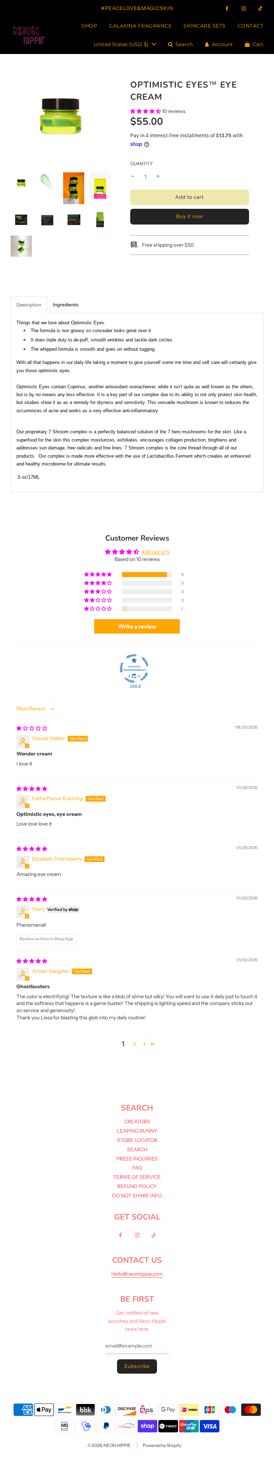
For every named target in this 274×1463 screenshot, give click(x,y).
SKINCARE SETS (204, 26)
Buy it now (189, 216)
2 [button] (134, 1044)
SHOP (89, 26)
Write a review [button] (137, 626)
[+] (158, 176)
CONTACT (251, 26)
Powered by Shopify (162, 1445)
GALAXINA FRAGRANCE (140, 26)
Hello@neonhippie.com (137, 1274)
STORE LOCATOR (137, 1140)
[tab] (66, 304)
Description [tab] (28, 304)
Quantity (141, 163)
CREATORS (137, 1121)
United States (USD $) (122, 44)
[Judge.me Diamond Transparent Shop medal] (134, 668)
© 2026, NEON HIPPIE (109, 1445)
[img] (31, 728)
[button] (145, 111)
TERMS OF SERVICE (137, 1177)
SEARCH (137, 1149)
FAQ (137, 1167)
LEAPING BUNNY (137, 1131)
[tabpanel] (137, 402)
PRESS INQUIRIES (137, 1159)
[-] (132, 176)
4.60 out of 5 (155, 552)
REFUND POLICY (137, 1186)
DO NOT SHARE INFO (137, 1195)
